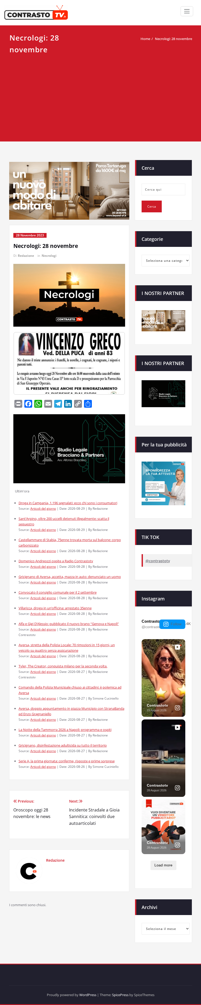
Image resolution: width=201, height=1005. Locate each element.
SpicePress (120, 994)
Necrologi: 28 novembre (173, 38)
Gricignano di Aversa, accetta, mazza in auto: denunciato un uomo (70, 576)
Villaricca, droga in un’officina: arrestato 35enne (55, 608)
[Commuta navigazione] (187, 11)
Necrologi (49, 255)
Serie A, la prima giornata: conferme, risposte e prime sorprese (67, 761)
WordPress (87, 994)
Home (145, 38)
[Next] (114, 363)
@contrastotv (158, 560)
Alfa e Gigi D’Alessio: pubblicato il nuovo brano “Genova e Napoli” (69, 623)
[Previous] (24, 363)
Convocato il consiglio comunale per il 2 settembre (58, 592)
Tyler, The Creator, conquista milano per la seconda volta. (63, 666)
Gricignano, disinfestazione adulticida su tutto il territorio (63, 745)
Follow (176, 624)
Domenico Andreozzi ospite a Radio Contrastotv (56, 561)
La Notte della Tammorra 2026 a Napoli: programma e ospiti (65, 729)
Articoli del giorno (43, 508)
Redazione (26, 255)
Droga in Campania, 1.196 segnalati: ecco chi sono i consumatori (68, 503)
